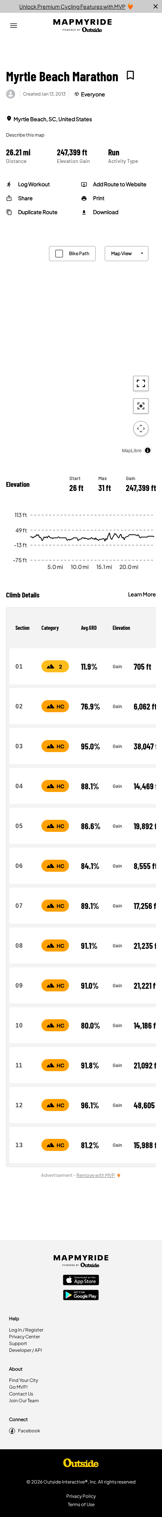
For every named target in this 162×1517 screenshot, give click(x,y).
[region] (81, 349)
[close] (155, 6)
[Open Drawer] (14, 26)
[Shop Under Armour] (81, 1464)
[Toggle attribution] (147, 450)
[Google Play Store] (81, 1295)
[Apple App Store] (81, 1280)
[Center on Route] (140, 405)
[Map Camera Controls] (140, 428)
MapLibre (132, 450)
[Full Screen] (140, 383)
